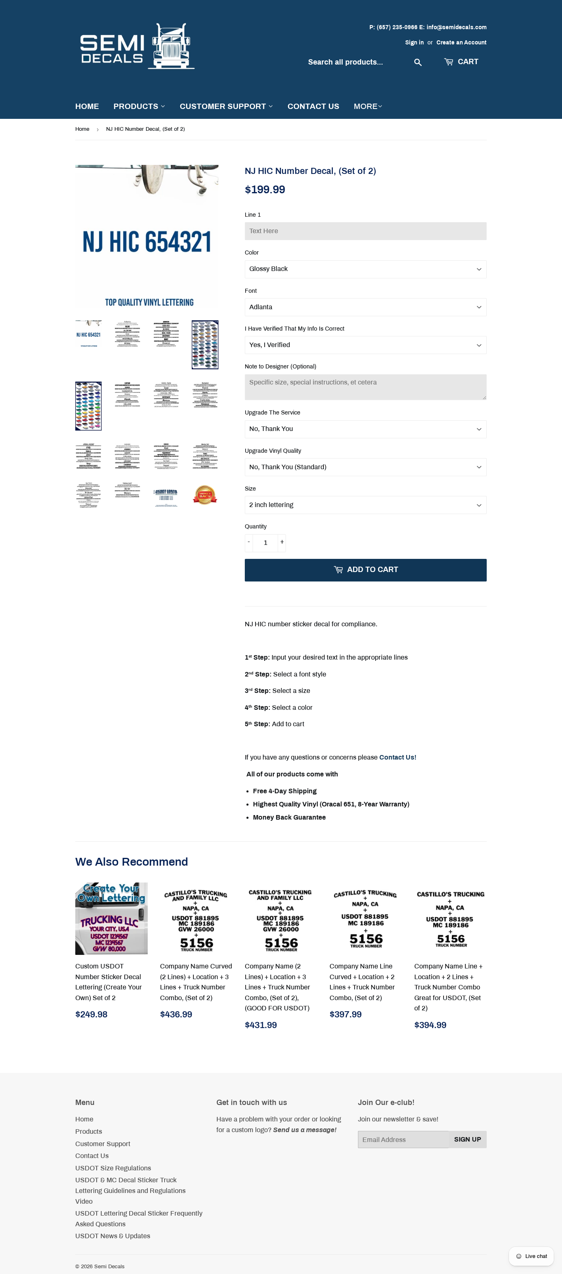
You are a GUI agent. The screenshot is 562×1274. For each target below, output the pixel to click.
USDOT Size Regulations (113, 1168)
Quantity (256, 526)
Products (137, 106)
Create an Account (462, 42)
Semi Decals (109, 1266)
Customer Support (224, 106)
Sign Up (467, 1139)
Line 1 (253, 215)
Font (251, 291)
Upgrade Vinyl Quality (273, 451)
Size (250, 489)
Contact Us (313, 106)
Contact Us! (397, 757)
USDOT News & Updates (112, 1235)
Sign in (414, 42)
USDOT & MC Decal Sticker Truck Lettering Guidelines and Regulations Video (130, 1191)
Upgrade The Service (272, 413)
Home (87, 106)
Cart (467, 62)
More (366, 106)
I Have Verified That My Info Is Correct (294, 329)
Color (252, 253)
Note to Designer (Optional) (280, 367)
